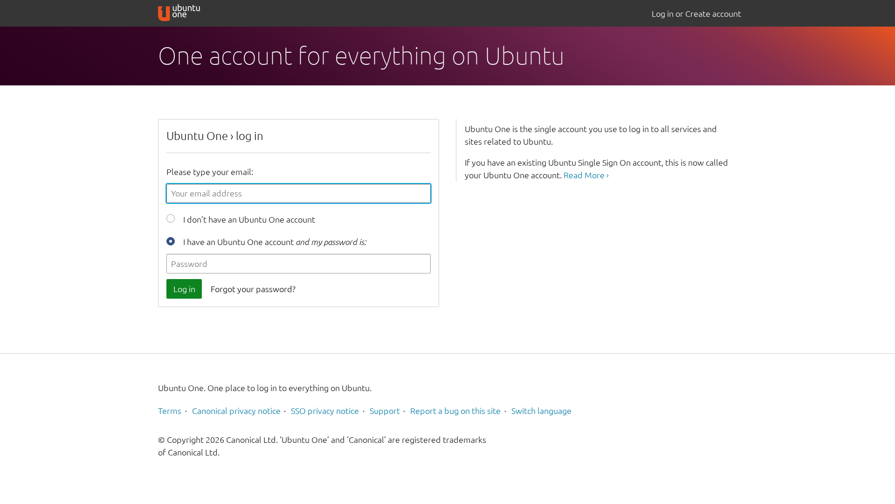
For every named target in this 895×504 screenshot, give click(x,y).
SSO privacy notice (325, 410)
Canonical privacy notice (236, 410)
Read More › (586, 175)
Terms (169, 410)
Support (385, 410)
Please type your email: (209, 171)
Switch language (541, 410)
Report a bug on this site (455, 410)
